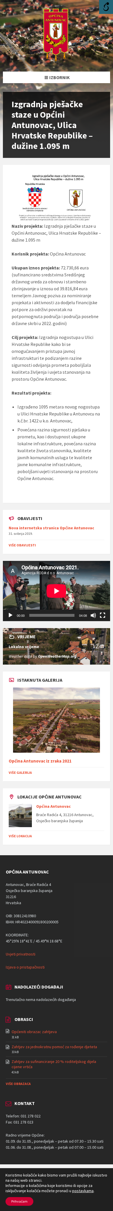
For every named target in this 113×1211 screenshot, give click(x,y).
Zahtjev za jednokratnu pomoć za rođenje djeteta (54, 1046)
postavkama (83, 1190)
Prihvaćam (19, 1201)
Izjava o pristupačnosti (25, 967)
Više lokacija (20, 836)
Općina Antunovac (53, 806)
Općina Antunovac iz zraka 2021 (40, 761)
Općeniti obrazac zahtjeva (34, 1031)
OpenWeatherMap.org (57, 656)
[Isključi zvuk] (93, 615)
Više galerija (20, 772)
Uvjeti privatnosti (20, 954)
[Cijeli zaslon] (102, 615)
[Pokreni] (10, 615)
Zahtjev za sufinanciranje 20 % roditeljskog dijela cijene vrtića (54, 1064)
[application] (56, 591)
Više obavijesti (22, 545)
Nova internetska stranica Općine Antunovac (51, 527)
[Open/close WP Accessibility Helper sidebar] (106, 7)
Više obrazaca (18, 1083)
